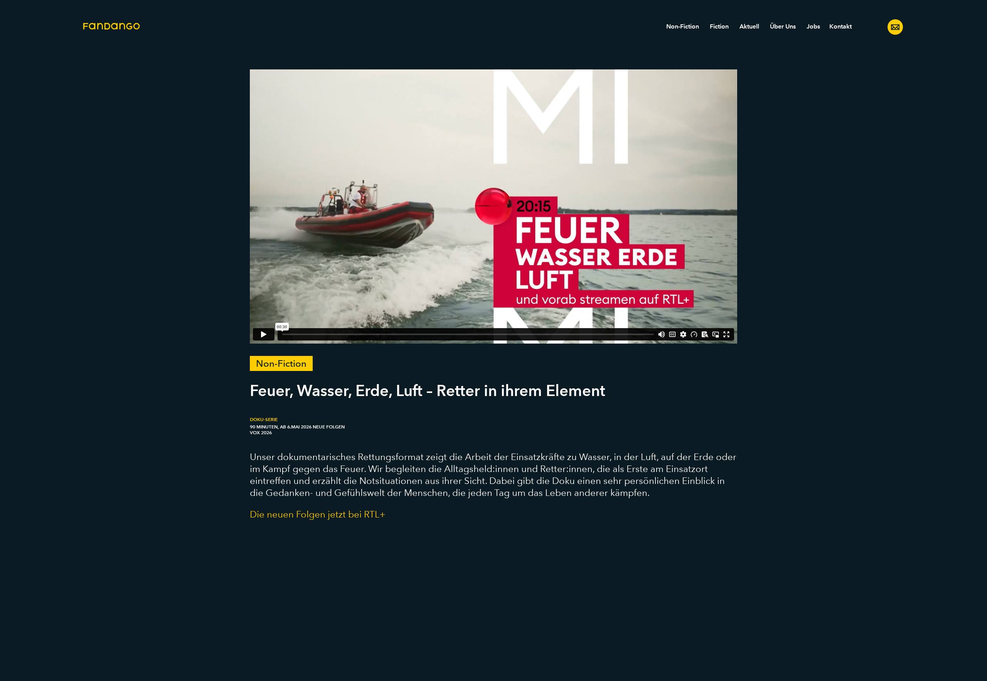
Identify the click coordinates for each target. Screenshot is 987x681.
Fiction (719, 26)
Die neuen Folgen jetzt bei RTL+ (318, 514)
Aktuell (749, 26)
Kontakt (840, 26)
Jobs (813, 26)
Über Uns (783, 26)
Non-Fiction (682, 26)
